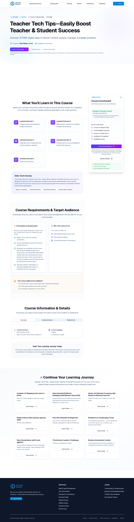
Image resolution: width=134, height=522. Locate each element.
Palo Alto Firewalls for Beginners (65, 418)
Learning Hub (54, 3)
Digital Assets (63, 500)
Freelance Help (64, 506)
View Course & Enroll (105, 146)
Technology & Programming (114, 488)
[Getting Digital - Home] (16, 3)
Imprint (122, 518)
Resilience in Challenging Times (101, 418)
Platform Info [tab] (71, 320)
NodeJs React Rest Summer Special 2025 (31, 419)
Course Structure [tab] (47, 320)
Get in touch (17, 498)
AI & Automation (64, 491)
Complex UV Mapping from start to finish (30, 394)
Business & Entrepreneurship (114, 491)
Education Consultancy (67, 494)
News (85, 518)
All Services (63, 509)
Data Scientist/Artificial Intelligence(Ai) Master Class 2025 (66, 394)
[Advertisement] (67, 77)
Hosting (69, 3)
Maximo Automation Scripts (99, 440)
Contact (120, 3)
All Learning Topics (111, 497)
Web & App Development (67, 488)
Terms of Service (105, 518)
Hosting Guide (64, 497)
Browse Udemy (105, 158)
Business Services (35, 3)
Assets (79, 3)
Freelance (102, 3)
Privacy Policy (93, 518)
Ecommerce (90, 3)
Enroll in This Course (18, 49)
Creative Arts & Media (112, 494)
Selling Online (63, 503)
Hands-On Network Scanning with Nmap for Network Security (101, 394)
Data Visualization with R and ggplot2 (28, 441)
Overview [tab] (24, 320)
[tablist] (47, 320)
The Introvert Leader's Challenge (66, 440)
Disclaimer (115, 518)
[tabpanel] (47, 331)
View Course (30, 406)
